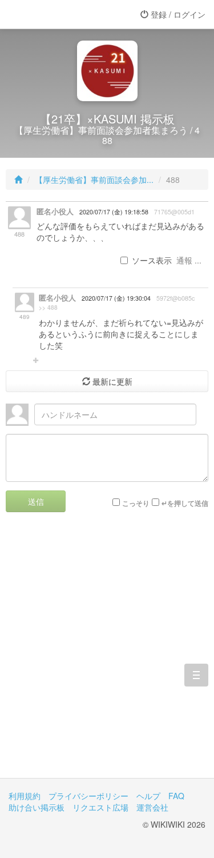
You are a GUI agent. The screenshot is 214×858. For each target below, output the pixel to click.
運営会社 (152, 807)
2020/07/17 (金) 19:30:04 (116, 298)
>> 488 (48, 308)
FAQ (176, 795)
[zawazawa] (54, 14)
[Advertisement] (107, 653)
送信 (36, 501)
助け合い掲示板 (36, 807)
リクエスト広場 (100, 807)
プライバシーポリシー (88, 795)
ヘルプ (148, 795)
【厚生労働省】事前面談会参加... (94, 179)
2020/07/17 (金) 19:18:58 (113, 211)
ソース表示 (152, 260)
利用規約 (25, 795)
